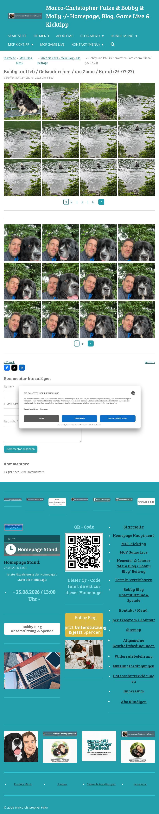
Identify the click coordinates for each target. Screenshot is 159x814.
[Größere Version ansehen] (84, 552)
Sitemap (133, 629)
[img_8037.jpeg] (137, 319)
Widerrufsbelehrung (134, 656)
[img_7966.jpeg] (22, 178)
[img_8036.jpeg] (99, 319)
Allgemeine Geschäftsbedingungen (134, 643)
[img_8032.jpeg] (99, 281)
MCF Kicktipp (133, 543)
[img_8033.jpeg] (137, 281)
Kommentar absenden (21, 449)
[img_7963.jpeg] (60, 139)
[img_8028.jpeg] (22, 243)
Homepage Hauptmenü (134, 535)
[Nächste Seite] (101, 202)
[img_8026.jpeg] (60, 243)
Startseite (10, 58)
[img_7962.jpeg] (22, 139)
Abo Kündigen (134, 701)
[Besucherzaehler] (13, 530)
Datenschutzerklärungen (133, 678)
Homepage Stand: (22, 562)
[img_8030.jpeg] (137, 243)
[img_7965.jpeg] (137, 139)
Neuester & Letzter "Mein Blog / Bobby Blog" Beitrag (134, 566)
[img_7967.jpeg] (60, 178)
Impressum (134, 691)
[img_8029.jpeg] (22, 281)
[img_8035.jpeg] (60, 319)
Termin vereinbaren (133, 579)
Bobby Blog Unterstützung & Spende (134, 595)
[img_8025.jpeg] (22, 101)
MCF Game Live (134, 552)
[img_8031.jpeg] (60, 281)
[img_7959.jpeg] (99, 101)
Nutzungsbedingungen (133, 666)
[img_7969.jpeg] (137, 178)
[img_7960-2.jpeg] (60, 101)
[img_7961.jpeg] (137, 101)
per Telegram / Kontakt (133, 619)
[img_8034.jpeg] (22, 319)
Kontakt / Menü (133, 610)
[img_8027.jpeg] (99, 243)
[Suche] (113, 44)
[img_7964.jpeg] (99, 139)
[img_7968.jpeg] (99, 178)
